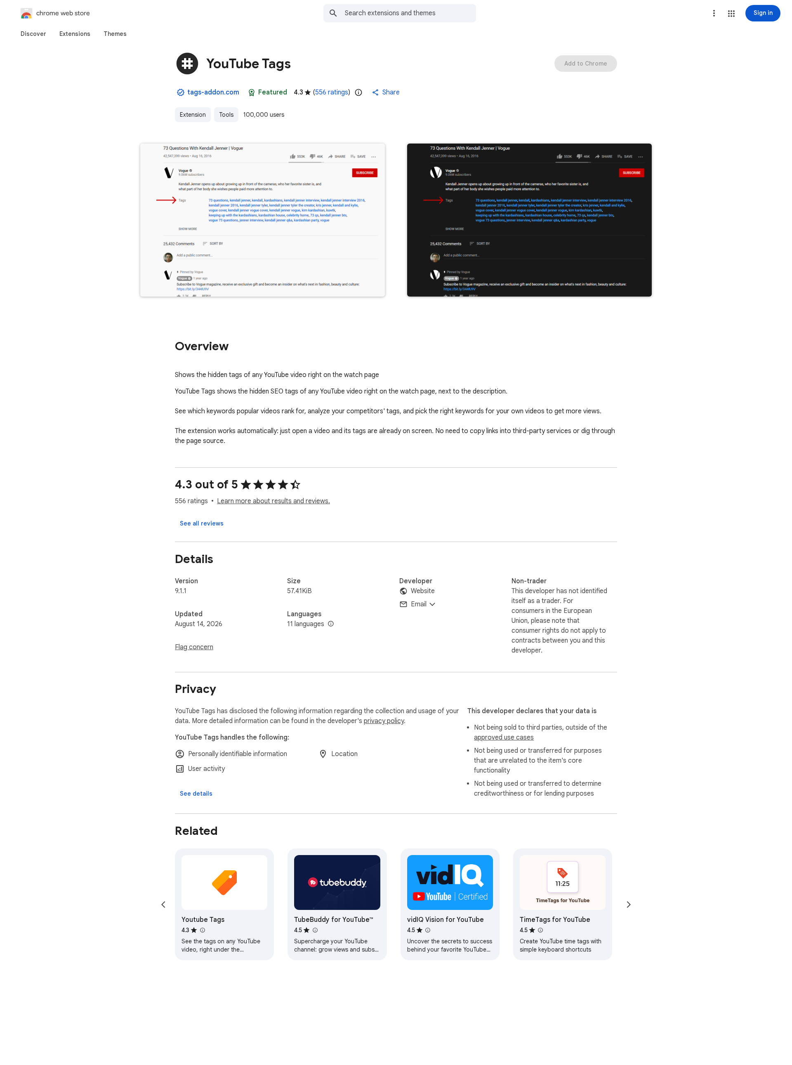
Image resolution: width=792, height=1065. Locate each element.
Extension (193, 114)
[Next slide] (628, 904)
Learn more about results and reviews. (273, 501)
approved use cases (504, 737)
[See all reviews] (202, 523)
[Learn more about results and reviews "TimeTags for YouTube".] (540, 930)
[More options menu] (714, 13)
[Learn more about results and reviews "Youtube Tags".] (202, 930)
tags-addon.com (213, 92)
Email (419, 604)
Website (423, 591)
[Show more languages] (331, 624)
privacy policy (384, 721)
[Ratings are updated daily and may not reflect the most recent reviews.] (358, 92)
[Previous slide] (163, 904)
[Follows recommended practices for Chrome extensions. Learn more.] (252, 92)
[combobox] (410, 13)
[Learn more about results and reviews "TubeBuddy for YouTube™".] (315, 930)
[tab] (33, 33)
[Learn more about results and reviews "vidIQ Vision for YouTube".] (428, 930)
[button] (731, 13)
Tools (226, 114)
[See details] (196, 793)
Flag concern (194, 647)
